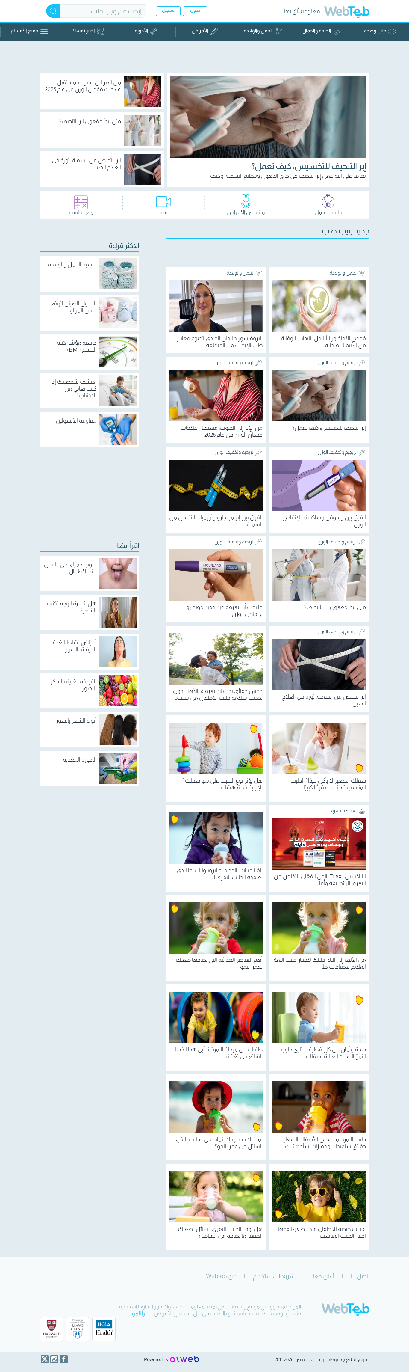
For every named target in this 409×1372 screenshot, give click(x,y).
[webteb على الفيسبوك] (64, 1359)
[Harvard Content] (51, 1329)
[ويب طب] (346, 13)
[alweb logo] (184, 1359)
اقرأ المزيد (139, 1314)
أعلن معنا (322, 1276)
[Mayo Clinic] (77, 1329)
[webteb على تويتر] (45, 1359)
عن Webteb (221, 1276)
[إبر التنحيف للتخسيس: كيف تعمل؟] (268, 117)
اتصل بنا (360, 1276)
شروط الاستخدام (274, 1276)
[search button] (53, 11)
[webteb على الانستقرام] (54, 1359)
